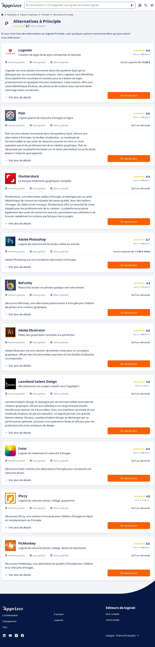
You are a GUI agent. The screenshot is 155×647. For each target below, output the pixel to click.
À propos (59, 614)
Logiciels (58, 619)
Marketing (11, 14)
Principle (45, 14)
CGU (4, 627)
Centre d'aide (112, 619)
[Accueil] (2, 15)
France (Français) (125, 635)
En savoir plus (129, 95)
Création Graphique (29, 14)
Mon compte (112, 613)
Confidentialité (10, 615)
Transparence (9, 621)
